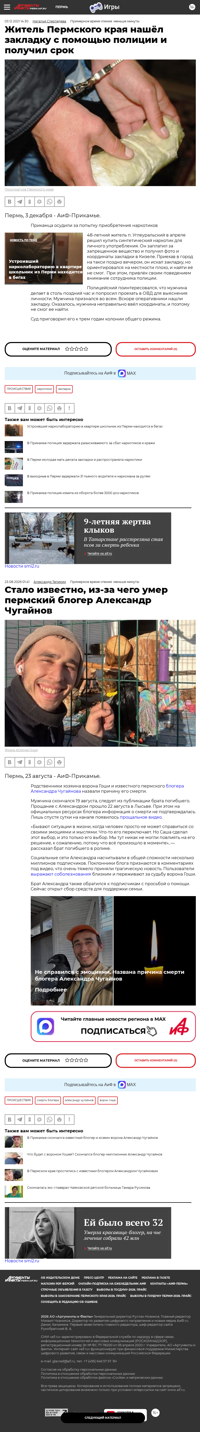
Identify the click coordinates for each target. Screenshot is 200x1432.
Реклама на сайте (123, 1277)
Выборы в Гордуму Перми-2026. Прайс (160, 1296)
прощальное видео (141, 817)
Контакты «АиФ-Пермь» (169, 1283)
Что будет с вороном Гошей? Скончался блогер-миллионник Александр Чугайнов (94, 1154)
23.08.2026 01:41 (17, 582)
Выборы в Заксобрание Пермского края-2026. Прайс (83, 1296)
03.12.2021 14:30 (16, 21)
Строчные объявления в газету (66, 1289)
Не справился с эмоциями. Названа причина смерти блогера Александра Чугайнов (109, 975)
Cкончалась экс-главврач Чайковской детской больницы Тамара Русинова (88, 1188)
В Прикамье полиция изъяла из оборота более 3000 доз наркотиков (83, 493)
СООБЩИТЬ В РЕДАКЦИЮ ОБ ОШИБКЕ (69, 1302)
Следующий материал (103, 1418)
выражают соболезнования (61, 874)
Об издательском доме (60, 1277)
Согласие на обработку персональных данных (79, 1369)
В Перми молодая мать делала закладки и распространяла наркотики (84, 460)
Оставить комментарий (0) (155, 349)
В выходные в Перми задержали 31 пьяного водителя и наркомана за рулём (88, 476)
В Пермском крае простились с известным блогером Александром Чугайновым (92, 1171)
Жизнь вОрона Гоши (21, 750)
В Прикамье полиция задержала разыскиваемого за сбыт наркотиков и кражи (91, 443)
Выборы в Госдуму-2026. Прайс (122, 1289)
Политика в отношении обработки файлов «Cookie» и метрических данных (102, 1378)
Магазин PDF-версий (57, 1283)
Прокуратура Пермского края (29, 189)
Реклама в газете (156, 1277)
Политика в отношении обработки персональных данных (88, 1374)
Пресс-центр (94, 1277)
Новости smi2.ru (22, 566)
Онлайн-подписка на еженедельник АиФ (112, 1283)
